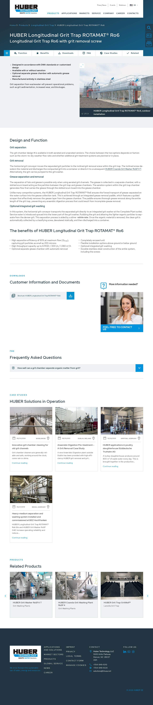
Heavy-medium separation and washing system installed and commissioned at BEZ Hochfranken (29, 517)
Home (13, 25)
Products (23, 25)
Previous (5, 596)
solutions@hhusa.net (102, 671)
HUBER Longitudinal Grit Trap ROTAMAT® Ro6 (81, 25)
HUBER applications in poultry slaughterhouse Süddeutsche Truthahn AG (118, 448)
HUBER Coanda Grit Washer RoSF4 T (123, 169)
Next (147, 596)
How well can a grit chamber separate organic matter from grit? (48, 368)
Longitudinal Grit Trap (42, 25)
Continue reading (19, 463)
